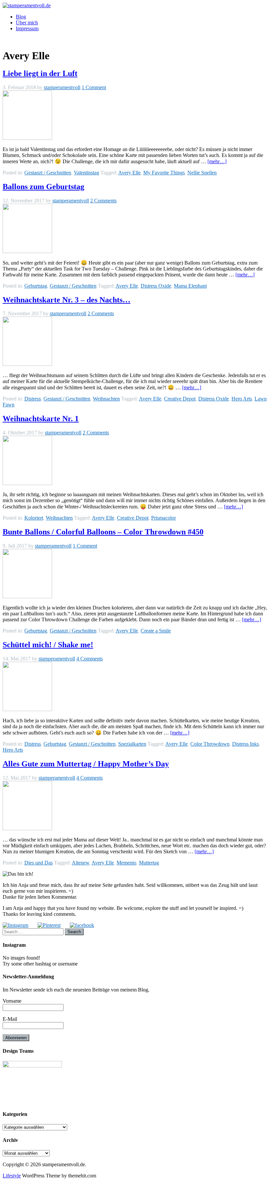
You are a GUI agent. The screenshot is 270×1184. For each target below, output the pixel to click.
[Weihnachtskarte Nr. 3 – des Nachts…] (27, 364)
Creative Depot (180, 398)
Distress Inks (245, 744)
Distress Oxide (156, 286)
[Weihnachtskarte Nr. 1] (27, 483)
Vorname (12, 1001)
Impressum (27, 28)
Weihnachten (106, 398)
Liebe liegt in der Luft (40, 73)
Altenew (80, 862)
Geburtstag (35, 286)
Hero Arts (241, 398)
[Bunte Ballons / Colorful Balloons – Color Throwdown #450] (27, 596)
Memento (126, 862)
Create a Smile (156, 630)
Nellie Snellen (202, 172)
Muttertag (149, 862)
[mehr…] (217, 161)
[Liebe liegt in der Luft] (27, 138)
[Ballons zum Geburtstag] (27, 251)
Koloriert (33, 518)
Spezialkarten (132, 744)
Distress (32, 398)
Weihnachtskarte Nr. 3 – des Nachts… (66, 300)
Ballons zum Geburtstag (43, 186)
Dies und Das (38, 862)
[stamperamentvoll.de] (27, 5)
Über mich (27, 22)
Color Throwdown (210, 744)
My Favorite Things (164, 172)
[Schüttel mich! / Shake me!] (27, 709)
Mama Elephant (190, 286)
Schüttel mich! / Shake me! (48, 644)
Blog (21, 16)
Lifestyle (12, 1175)
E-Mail (10, 1019)
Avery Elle (129, 172)
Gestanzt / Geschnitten (47, 172)
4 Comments (89, 658)
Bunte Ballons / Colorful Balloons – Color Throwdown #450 (103, 532)
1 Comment (94, 87)
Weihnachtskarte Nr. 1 (41, 418)
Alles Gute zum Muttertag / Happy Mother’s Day (86, 763)
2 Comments (103, 200)
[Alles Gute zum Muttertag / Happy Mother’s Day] (27, 828)
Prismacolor (163, 518)
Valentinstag (86, 172)
